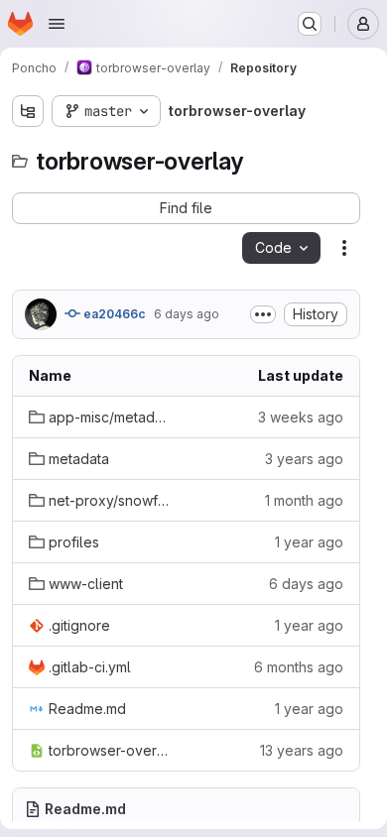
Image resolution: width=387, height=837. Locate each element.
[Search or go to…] (310, 24)
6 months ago (298, 666)
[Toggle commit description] (263, 314)
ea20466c (113, 313)
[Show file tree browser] (28, 111)
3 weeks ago (300, 417)
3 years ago (304, 458)
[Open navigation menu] (56, 24)
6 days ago (186, 313)
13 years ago (301, 750)
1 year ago (309, 542)
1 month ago (304, 500)
